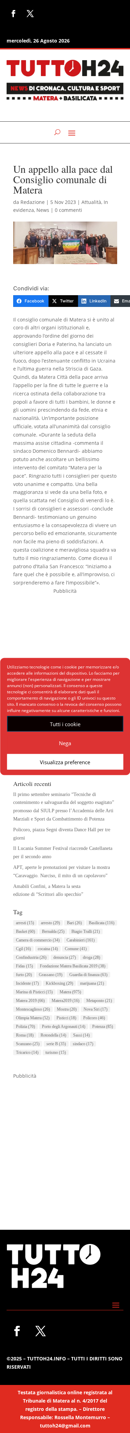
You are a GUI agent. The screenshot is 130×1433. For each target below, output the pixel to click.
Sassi (81, 1035)
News (42, 210)
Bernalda (53, 931)
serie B (56, 1043)
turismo (55, 1052)
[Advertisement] (65, 1145)
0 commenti (68, 210)
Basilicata (101, 922)
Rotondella (53, 1035)
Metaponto (99, 1000)
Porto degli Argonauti (63, 1026)
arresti (25, 922)
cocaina (48, 948)
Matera (70, 992)
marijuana (92, 983)
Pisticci (66, 1017)
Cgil (23, 948)
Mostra (67, 1009)
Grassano (50, 974)
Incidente (27, 983)
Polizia (25, 1026)
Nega (65, 742)
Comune (76, 948)
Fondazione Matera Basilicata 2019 (72, 966)
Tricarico (27, 1052)
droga (91, 957)
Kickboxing (59, 983)
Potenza (102, 1026)
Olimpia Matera (33, 1017)
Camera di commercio (38, 940)
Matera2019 (65, 1000)
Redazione (32, 202)
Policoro (94, 1017)
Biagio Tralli (85, 931)
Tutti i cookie (65, 723)
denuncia (64, 957)
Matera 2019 (30, 1000)
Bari (74, 922)
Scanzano (28, 1043)
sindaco (83, 1043)
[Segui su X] (30, 13)
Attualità (91, 202)
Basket (25, 931)
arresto (50, 922)
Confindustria (31, 957)
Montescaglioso (33, 1009)
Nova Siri (95, 1009)
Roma (25, 1035)
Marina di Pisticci (34, 992)
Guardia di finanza (88, 974)
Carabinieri (81, 940)
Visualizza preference (65, 761)
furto (24, 974)
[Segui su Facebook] (13, 13)
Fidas (24, 966)
